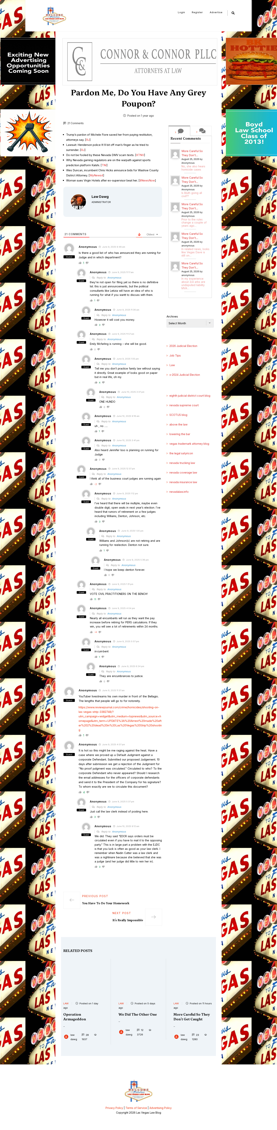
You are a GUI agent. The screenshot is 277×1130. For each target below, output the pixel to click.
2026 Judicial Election (183, 346)
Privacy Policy (114, 1107)
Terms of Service (136, 1107)
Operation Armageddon (74, 1016)
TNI (104, 165)
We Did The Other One (138, 1014)
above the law (178, 424)
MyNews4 (96, 175)
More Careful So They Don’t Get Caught (192, 1016)
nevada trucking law (182, 463)
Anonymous (114, 277)
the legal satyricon (181, 453)
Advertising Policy (160, 1107)
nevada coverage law (183, 472)
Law (172, 365)
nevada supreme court (184, 405)
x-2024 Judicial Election (184, 374)
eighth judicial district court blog (189, 395)
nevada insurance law (183, 482)
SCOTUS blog (178, 415)
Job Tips (175, 355)
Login (181, 12)
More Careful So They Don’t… (192, 153)
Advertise (216, 12)
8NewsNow (147, 180)
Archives (172, 316)
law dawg (100, 197)
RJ (88, 140)
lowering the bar (179, 434)
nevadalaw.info (179, 491)
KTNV (140, 155)
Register (197, 12)
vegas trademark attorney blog (189, 443)
